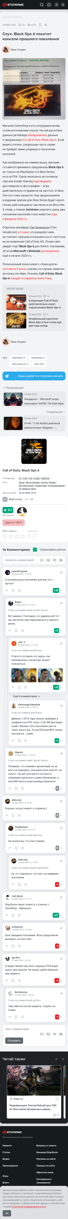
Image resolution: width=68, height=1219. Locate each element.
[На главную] (13, 5)
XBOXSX (45, 478)
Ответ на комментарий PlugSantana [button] (30, 868)
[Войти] (56, 5)
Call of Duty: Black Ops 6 (21, 470)
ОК (7, 1213)
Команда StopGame (47, 1152)
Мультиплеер (33, 482)
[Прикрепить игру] (42, 1034)
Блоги (6, 1182)
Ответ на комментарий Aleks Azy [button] (25, 835)
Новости (17, 17)
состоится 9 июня (14, 268)
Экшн (22, 482)
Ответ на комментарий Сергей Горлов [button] (28, 610)
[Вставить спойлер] (61, 1034)
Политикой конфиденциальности (28, 1206)
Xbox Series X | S (20, 364)
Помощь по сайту (45, 1165)
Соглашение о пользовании (44, 1181)
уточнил (23, 232)
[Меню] (63, 5)
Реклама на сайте (46, 1159)
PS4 (25, 478)
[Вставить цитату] (54, 1034)
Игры (5, 1176)
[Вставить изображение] (48, 1034)
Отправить (14, 1040)
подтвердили (42, 181)
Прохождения (10, 1165)
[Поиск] (41, 4)
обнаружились (37, 135)
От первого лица (27, 488)
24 (23, 25)
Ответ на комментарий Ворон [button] (26, 650)
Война (52, 482)
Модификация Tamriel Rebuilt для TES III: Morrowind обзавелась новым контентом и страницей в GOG (32, 1107)
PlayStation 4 (38, 358)
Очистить (32, 531)
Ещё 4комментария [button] (25, 696)
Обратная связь (44, 1172)
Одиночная (41, 485)
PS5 (30, 478)
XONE (37, 478)
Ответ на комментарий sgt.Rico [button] (24, 1000)
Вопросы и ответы (46, 1145)
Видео (6, 1159)
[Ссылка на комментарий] (61, 572)
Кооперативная (56, 485)
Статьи (6, 1152)
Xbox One (39, 364)
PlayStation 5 (18, 358)
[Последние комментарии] (49, 5)
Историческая (26, 485)
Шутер (44, 482)
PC (20, 478)
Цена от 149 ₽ (13, 522)
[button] (6, 590)
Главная (7, 17)
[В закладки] (40, 24)
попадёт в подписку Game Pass (31, 278)
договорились (50, 251)
